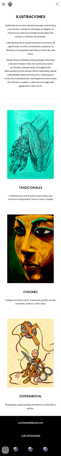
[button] (3, 4)
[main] (30, 16)
